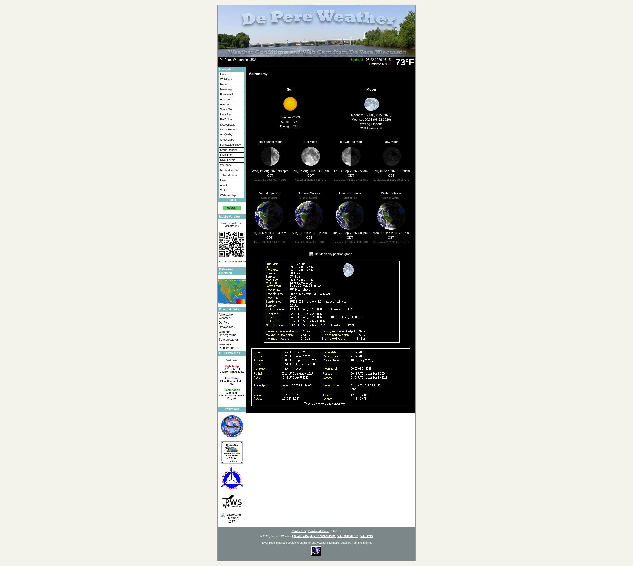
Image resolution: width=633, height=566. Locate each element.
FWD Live (226, 119)
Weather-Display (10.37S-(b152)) (315, 536)
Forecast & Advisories (226, 97)
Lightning (225, 114)
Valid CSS (366, 536)
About (223, 185)
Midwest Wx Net (230, 170)
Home (223, 74)
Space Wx (226, 109)
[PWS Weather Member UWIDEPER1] (232, 501)
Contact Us (299, 531)
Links (223, 180)
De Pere (224, 322)
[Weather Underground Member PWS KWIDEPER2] (232, 452)
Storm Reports (229, 149)
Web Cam (226, 79)
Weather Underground (228, 333)
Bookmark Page (318, 531)
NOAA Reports (229, 129)
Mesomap (226, 89)
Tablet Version (228, 175)
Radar (223, 84)
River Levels (227, 159)
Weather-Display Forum (228, 346)
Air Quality (226, 134)
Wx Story (225, 164)
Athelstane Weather (226, 316)
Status (224, 190)
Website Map (228, 195)
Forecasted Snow (230, 144)
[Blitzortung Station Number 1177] (232, 518)
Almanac (225, 104)
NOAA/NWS (227, 327)
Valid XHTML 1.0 (347, 536)
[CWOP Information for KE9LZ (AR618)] (232, 478)
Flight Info (226, 154)
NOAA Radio (227, 124)
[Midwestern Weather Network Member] (232, 426)
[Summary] (232, 206)
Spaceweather (228, 339)
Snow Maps (227, 139)
